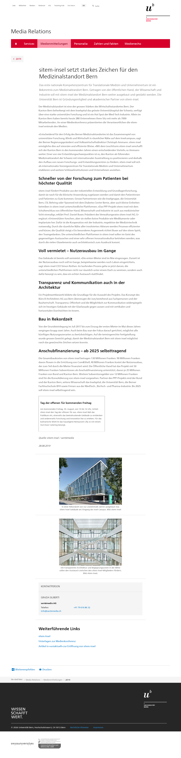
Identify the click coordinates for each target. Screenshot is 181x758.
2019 (18, 58)
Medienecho (133, 43)
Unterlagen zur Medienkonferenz (57, 641)
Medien (32, 5)
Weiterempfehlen (25, 669)
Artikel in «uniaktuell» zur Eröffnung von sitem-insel (67, 646)
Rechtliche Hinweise (79, 727)
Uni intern (71, 5)
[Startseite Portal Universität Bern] (158, 12)
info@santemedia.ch (51, 611)
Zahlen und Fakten (106, 43)
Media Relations (33, 679)
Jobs (14, 5)
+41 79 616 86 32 (82, 607)
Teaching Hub (59, 5)
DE (84, 5)
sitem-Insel (44, 636)
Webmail (41, 5)
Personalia (81, 43)
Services (29, 43)
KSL (49, 5)
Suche (97, 6)
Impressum (98, 727)
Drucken (47, 669)
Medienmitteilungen (54, 43)
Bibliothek (22, 5)
